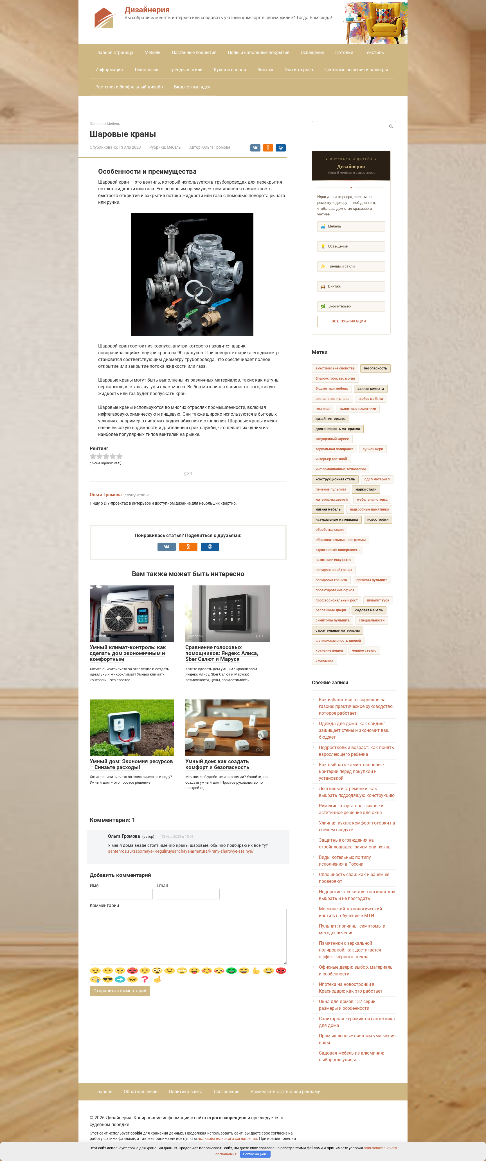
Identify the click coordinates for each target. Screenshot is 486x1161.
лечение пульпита (331, 489)
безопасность (375, 368)
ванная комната (370, 389)
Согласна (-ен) (255, 1154)
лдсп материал (377, 479)
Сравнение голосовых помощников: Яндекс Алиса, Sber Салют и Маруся (221, 653)
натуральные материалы (337, 520)
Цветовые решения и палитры (356, 69)
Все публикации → (351, 321)
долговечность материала (338, 429)
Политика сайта (185, 1091)
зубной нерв (373, 449)
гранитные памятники (358, 409)
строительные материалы (338, 630)
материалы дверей (332, 500)
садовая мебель (369, 610)
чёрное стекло (364, 650)
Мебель (153, 52)
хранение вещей (329, 650)
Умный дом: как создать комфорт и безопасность (217, 764)
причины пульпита (372, 580)
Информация (109, 69)
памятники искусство (333, 560)
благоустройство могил (335, 378)
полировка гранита (331, 580)
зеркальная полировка (335, 449)
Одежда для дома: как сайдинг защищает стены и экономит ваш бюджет (354, 730)
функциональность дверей (338, 641)
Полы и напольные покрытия (258, 52)
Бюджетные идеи (192, 87)
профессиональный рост (337, 600)
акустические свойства (335, 368)
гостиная (323, 409)
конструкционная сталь (335, 479)
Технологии (146, 69)
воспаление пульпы (332, 399)
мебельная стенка (372, 500)
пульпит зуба (378, 600)
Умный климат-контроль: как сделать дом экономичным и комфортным (128, 653)
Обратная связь (141, 1091)
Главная (103, 1091)
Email (162, 885)
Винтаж (265, 69)
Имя (94, 885)
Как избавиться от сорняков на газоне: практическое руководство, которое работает (356, 706)
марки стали (366, 489)
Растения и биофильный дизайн (129, 87)
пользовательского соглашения (227, 1138)
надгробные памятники (369, 509)
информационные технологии (341, 469)
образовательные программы (341, 540)
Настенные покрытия (194, 52)
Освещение (312, 52)
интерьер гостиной (331, 459)
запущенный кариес (332, 439)
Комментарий (104, 905)
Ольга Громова (106, 494)
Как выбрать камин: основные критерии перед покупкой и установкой (351, 771)
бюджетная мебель (332, 389)
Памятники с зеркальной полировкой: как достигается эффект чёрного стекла (350, 950)
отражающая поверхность (337, 550)
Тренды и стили (186, 69)
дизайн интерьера (331, 419)
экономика (324, 661)
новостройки (377, 520)
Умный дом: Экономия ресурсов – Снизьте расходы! (131, 764)
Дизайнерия (147, 9)
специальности (371, 620)
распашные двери (331, 610)
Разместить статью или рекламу (285, 1091)
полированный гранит (334, 570)
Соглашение (226, 1091)
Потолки (344, 52)
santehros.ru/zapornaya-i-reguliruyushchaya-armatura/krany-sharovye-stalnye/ (181, 851)
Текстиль (374, 52)
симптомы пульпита (333, 620)
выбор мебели (371, 399)
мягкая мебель (328, 509)
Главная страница (114, 52)
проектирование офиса (335, 590)
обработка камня (330, 530)
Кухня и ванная (230, 69)
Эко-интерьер (299, 69)
